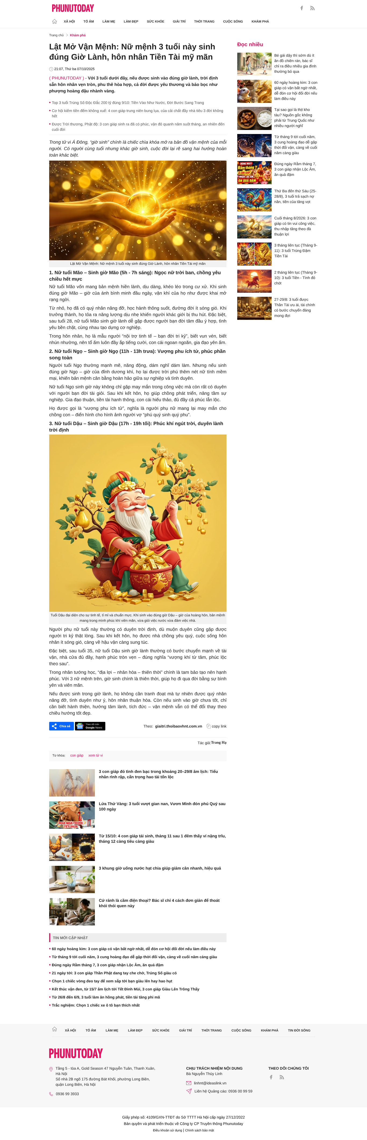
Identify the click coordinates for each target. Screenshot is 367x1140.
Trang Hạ (218, 743)
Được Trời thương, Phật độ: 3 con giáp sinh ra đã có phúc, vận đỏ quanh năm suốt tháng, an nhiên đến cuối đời (138, 127)
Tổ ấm (89, 21)
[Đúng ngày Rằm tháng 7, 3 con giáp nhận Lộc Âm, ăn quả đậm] (254, 172)
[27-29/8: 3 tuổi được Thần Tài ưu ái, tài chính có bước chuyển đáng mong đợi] (254, 308)
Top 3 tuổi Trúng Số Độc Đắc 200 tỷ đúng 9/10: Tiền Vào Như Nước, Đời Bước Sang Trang (128, 102)
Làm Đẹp (131, 21)
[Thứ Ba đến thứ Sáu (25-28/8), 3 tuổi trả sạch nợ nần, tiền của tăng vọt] (254, 199)
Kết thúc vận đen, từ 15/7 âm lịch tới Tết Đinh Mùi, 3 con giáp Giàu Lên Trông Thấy (125, 989)
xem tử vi (95, 755)
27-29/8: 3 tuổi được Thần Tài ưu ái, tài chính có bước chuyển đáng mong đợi (294, 307)
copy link (219, 726)
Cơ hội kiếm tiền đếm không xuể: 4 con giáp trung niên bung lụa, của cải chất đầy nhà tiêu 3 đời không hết (137, 113)
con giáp (76, 755)
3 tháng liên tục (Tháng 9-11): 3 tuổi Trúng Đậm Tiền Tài (295, 250)
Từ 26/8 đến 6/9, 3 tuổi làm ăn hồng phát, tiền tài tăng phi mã (106, 997)
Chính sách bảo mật (199, 1130)
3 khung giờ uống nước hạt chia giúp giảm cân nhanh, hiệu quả (160, 868)
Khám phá (260, 21)
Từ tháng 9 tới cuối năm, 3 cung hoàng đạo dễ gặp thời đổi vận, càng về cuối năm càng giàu (134, 957)
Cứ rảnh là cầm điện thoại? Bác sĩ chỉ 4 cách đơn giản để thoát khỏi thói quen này (159, 903)
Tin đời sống (299, 1030)
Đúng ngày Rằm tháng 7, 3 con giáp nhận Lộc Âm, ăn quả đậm (107, 965)
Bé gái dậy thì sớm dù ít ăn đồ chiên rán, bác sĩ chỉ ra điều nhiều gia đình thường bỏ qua (295, 63)
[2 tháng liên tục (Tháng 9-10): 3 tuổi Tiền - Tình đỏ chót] (254, 281)
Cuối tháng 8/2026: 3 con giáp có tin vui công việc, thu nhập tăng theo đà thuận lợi (295, 226)
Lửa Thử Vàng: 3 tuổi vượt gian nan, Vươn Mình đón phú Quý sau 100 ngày (162, 807)
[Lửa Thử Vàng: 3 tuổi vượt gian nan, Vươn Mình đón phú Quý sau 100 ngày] (72, 815)
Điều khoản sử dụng (167, 1130)
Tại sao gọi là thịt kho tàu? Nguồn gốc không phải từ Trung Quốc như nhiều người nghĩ (294, 117)
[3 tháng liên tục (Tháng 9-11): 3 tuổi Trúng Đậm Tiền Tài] (254, 254)
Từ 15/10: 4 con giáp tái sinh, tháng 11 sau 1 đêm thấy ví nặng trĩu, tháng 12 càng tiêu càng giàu (162, 839)
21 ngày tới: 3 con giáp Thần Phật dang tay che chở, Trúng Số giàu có (114, 973)
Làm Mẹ (109, 21)
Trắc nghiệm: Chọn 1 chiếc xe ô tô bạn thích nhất (96, 1005)
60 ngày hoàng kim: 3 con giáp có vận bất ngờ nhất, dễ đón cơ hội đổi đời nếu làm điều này (134, 949)
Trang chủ (56, 35)
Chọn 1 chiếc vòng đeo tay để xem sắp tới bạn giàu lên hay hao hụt (112, 981)
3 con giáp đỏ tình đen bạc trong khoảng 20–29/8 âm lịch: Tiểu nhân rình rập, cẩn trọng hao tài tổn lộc (158, 774)
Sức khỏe (155, 21)
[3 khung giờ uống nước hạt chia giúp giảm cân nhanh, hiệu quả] (72, 879)
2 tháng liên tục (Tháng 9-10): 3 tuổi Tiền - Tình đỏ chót (295, 277)
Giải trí (179, 21)
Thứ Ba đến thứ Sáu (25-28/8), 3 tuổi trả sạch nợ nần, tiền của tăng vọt (295, 196)
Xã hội (69, 21)
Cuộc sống (233, 21)
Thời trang (204, 21)
